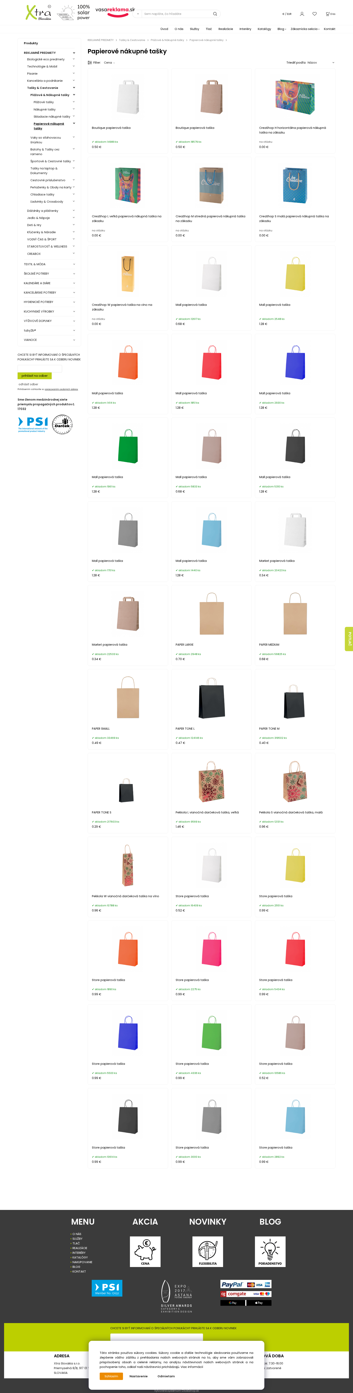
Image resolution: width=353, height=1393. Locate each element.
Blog (281, 29)
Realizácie (226, 29)
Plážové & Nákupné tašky (49, 95)
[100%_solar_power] (73, 12)
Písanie (32, 74)
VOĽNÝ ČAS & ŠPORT (42, 239)
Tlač (209, 29)
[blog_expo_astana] (176, 1296)
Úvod (164, 29)
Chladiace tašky (42, 194)
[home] (36, 12)
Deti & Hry (34, 225)
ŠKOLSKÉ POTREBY (36, 274)
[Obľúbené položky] (315, 13)
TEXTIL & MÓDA (35, 264)
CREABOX (34, 254)
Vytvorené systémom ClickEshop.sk (176, 1390)
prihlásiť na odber (35, 376)
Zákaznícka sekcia (304, 29)
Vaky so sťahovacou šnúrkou (45, 140)
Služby (194, 29)
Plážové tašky (44, 102)
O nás (179, 29)
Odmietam (166, 1376)
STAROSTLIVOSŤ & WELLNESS (47, 246)
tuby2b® (30, 330)
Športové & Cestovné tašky (50, 161)
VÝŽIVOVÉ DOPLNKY (38, 321)
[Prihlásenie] (302, 13)
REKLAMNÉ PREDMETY (40, 53)
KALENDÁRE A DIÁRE (37, 283)
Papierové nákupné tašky (49, 126)
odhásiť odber (28, 384)
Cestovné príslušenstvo (47, 180)
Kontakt (329, 29)
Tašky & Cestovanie (42, 88)
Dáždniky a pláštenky (42, 211)
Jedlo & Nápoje (38, 218)
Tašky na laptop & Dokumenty (44, 170)
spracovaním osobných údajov (61, 389)
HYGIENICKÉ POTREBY (38, 302)
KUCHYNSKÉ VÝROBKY (39, 311)
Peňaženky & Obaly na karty (50, 187)
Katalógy (264, 29)
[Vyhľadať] (137, 14)
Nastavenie (139, 1376)
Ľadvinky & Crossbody (46, 202)
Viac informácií (192, 1367)
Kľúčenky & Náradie (41, 232)
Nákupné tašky (45, 109)
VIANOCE (30, 340)
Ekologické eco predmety (46, 59)
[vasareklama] (115, 12)
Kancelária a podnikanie (45, 81)
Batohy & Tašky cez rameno (44, 151)
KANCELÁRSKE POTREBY (40, 293)
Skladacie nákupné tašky (52, 117)
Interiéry (245, 29)
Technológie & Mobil (42, 66)
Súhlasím (111, 1376)
